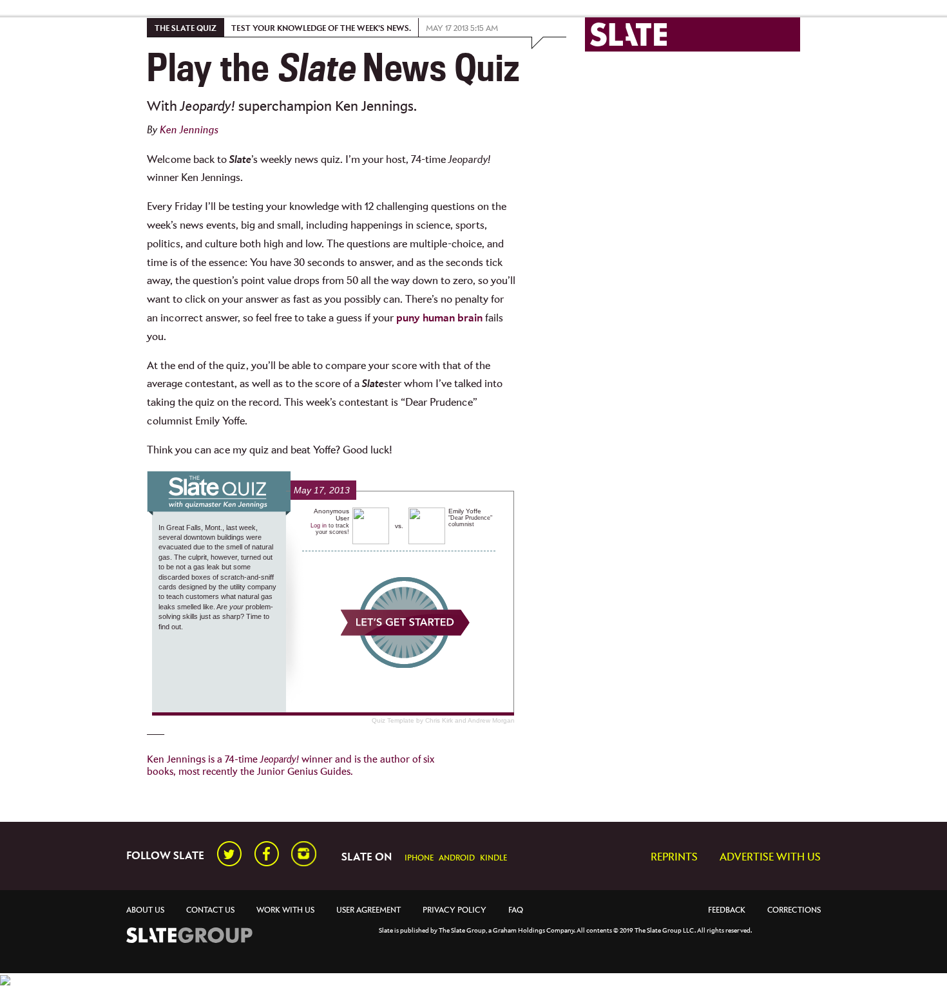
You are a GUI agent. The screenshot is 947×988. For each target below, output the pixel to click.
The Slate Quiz (185, 28)
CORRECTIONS (794, 910)
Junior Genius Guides (303, 771)
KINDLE (493, 858)
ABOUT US (145, 910)
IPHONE (419, 858)
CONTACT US (210, 910)
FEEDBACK (726, 910)
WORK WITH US (285, 910)
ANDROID (457, 858)
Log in (319, 525)
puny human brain (439, 318)
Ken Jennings (189, 130)
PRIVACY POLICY (454, 910)
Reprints (674, 857)
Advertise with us (770, 857)
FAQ (515, 910)
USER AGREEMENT (368, 910)
